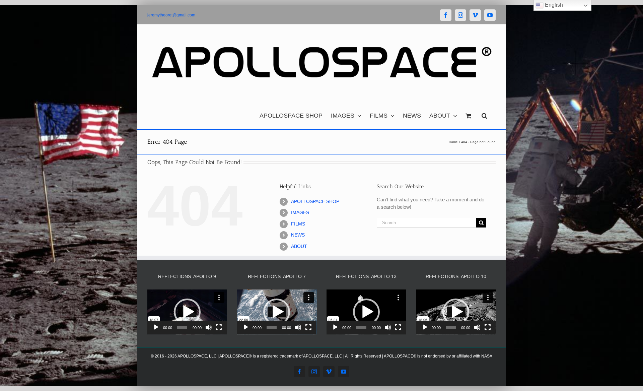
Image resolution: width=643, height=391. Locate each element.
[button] (484, 114)
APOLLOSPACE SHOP (315, 201)
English (553, 5)
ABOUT (299, 246)
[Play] (156, 327)
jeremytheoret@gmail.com (171, 15)
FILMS (298, 223)
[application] (187, 311)
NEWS (298, 235)
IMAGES (300, 212)
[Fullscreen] (218, 327)
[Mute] (208, 327)
